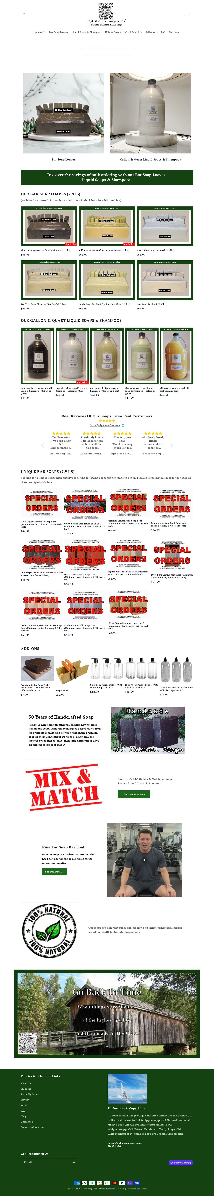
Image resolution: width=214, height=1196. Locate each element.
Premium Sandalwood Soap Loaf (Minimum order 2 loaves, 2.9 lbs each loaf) (128, 524)
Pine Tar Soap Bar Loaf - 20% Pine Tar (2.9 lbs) (46, 250)
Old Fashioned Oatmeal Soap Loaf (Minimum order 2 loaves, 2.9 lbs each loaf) (128, 626)
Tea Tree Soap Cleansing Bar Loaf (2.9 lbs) (43, 304)
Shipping (26, 1088)
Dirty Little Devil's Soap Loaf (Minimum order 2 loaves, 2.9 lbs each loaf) (84, 577)
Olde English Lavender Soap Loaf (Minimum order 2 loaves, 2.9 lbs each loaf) (41, 524)
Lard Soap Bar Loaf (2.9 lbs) (152, 304)
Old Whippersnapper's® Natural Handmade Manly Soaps (101, 1189)
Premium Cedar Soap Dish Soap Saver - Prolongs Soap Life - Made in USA (35, 688)
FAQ (23, 1110)
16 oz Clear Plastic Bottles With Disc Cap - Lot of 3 (141, 686)
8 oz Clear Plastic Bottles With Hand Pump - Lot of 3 (106, 686)
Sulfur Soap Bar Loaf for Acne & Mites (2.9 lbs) (104, 250)
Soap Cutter (62, 690)
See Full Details (54, 871)
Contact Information (32, 1127)
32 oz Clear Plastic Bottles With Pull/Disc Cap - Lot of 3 (176, 689)
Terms (24, 1105)
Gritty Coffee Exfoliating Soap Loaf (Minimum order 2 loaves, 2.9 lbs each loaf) (84, 527)
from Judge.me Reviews (105, 425)
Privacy (25, 1099)
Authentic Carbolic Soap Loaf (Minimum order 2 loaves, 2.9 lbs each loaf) (84, 628)
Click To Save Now (134, 794)
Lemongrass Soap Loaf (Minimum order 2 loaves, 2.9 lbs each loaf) (169, 524)
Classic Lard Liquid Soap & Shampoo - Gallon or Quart (104, 389)
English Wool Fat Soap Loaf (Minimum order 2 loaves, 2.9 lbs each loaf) (128, 573)
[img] (107, 421)
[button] (24, 14)
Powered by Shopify (137, 1189)
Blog (23, 1116)
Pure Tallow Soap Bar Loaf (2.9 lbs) (155, 250)
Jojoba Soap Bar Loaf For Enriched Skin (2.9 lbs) (104, 304)
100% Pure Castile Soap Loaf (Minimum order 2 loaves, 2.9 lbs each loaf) (172, 576)
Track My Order (30, 1094)
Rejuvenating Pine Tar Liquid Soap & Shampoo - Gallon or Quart (36, 391)
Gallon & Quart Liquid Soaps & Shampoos (150, 159)
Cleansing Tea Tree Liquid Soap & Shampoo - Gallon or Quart (140, 391)
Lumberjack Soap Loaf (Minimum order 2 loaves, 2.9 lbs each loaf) (42, 574)
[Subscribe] (73, 1162)
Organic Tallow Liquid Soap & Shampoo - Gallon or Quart (72, 389)
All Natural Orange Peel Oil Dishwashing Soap (174, 389)
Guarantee (27, 1121)
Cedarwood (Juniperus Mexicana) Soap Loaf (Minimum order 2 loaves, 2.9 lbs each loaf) (41, 628)
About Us (26, 1083)
